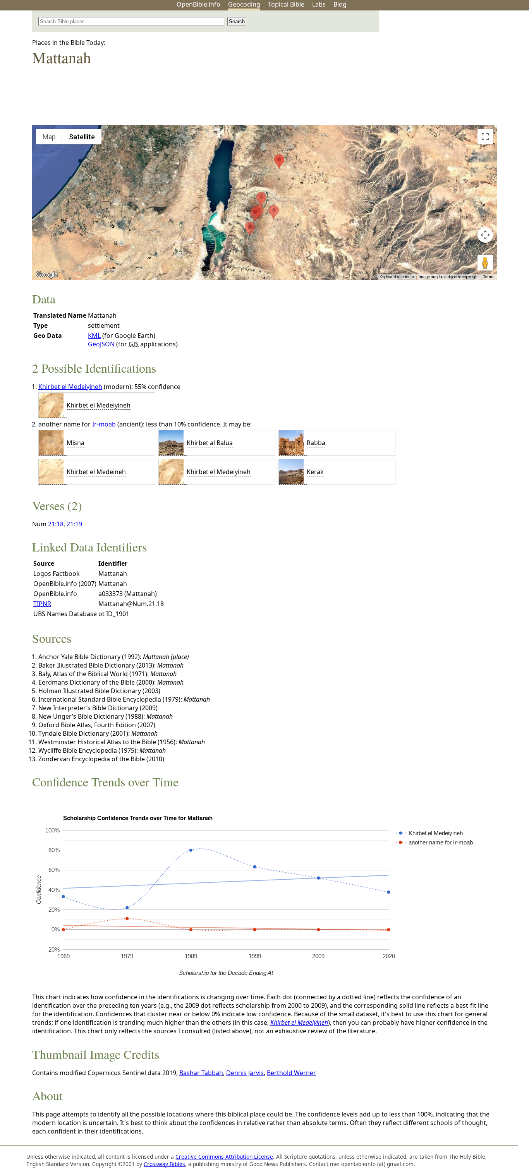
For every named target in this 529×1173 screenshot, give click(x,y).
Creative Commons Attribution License (224, 1156)
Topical (286, 4)
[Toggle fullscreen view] (485, 136)
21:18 (56, 524)
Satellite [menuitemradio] (82, 137)
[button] (255, 214)
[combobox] (131, 21)
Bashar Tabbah (201, 1073)
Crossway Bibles (164, 1164)
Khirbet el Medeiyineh (70, 386)
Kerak (315, 471)
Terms (489, 277)
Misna (75, 442)
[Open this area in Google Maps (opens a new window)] (47, 275)
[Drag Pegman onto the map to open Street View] (485, 263)
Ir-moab (104, 424)
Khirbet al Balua (210, 442)
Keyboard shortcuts (397, 277)
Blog (340, 4)
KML (94, 335)
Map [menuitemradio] (49, 137)
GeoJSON (101, 344)
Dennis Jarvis (245, 1073)
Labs (319, 4)
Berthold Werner (291, 1073)
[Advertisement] (451, 71)
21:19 (74, 524)
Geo (244, 4)
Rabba (316, 442)
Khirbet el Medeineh (96, 471)
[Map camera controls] (485, 235)
